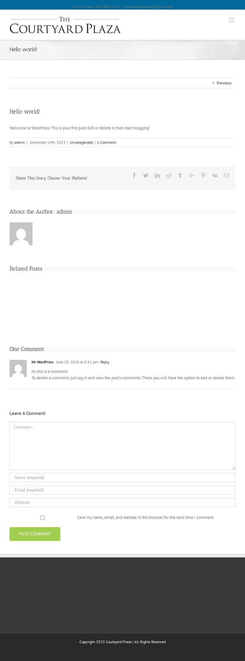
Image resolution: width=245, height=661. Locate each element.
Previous (224, 83)
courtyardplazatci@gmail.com (149, 6)
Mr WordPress (43, 362)
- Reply (104, 362)
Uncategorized (81, 142)
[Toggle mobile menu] (232, 20)
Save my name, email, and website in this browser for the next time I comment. (145, 517)
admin (20, 142)
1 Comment (106, 142)
